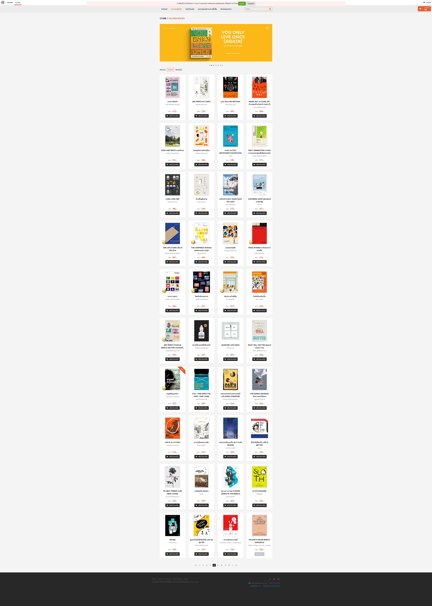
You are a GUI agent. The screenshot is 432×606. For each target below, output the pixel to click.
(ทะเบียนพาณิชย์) (194, 582)
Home (154, 579)
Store (18, 2)
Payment (168, 579)
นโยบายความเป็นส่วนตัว (216, 3)
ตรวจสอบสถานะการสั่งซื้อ (207, 9)
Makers (10, 2)
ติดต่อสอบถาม (226, 9)
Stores (160, 579)
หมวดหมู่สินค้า (176, 9)
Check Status (177, 579)
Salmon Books (177, 18)
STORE (163, 18)
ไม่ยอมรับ (251, 4)
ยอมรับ (242, 3)
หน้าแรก (164, 9)
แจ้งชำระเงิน (189, 9)
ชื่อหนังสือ (179, 70)
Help (186, 579)
